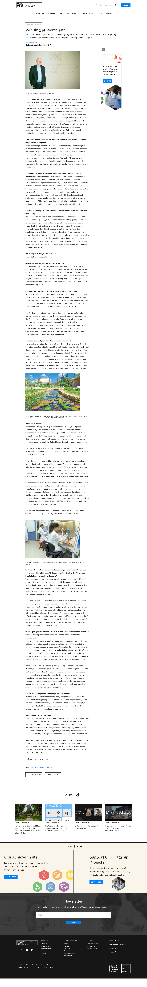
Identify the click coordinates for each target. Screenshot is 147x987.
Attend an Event (91, 946)
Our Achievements (55, 13)
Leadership (33, 767)
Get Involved (72, 13)
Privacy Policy (21, 965)
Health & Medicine (69, 953)
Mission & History (46, 946)
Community (50, 767)
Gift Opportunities (92, 948)
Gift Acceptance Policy (32, 965)
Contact (109, 13)
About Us (40, 13)
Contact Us (113, 952)
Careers (43, 953)
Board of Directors (46, 948)
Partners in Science (92, 943)
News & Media (87, 13)
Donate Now (113, 948)
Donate (125, 5)
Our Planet (67, 951)
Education (41, 767)
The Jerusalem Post (31, 42)
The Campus (44, 951)
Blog (100, 13)
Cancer (66, 943)
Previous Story (34, 775)
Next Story (53, 775)
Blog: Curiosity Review (117, 944)
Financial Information (47, 965)
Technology (67, 946)
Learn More (11, 877)
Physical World (68, 955)
